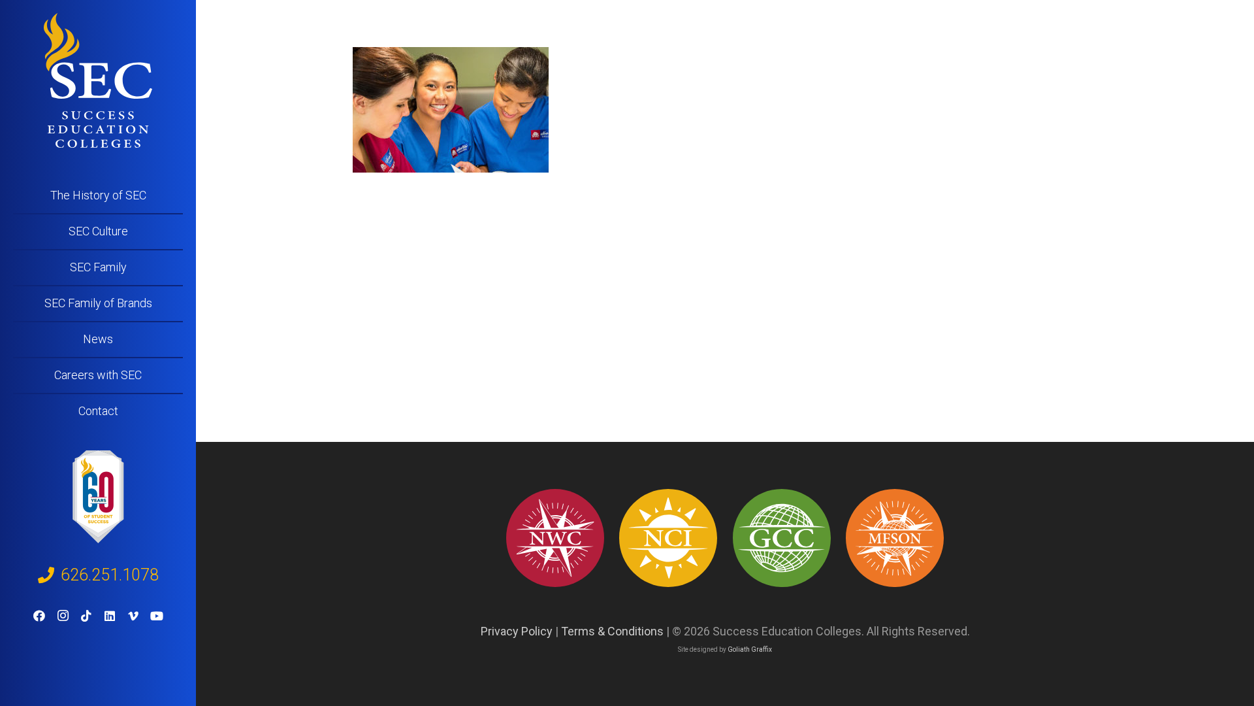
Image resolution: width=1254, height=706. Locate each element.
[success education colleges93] (668, 538)
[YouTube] (157, 616)
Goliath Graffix (750, 649)
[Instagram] (62, 616)
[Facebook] (39, 616)
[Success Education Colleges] (98, 80)
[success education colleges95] (555, 538)
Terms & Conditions (612, 631)
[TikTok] (86, 616)
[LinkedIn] (109, 616)
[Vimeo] (133, 616)
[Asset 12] (895, 538)
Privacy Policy (517, 631)
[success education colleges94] (782, 538)
